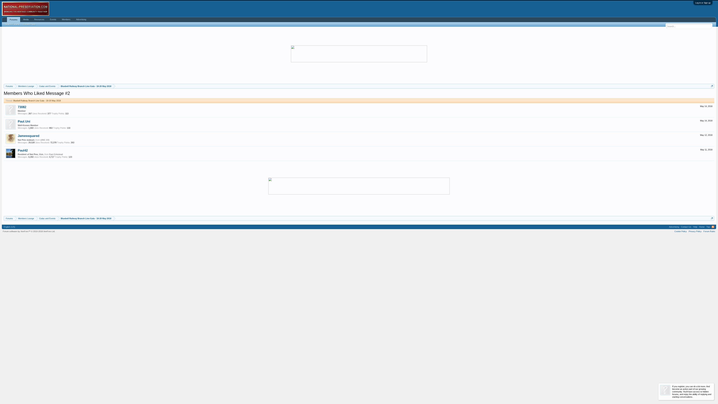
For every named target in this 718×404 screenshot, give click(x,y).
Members (66, 19)
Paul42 (23, 150)
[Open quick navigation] (712, 86)
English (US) (9, 227)
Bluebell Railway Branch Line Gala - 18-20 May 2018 (37, 101)
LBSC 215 (44, 140)
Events (53, 19)
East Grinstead (56, 154)
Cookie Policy (680, 231)
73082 (22, 107)
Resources (39, 19)
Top (708, 227)
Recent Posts (29, 24)
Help (695, 227)
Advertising (81, 19)
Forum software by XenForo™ (29, 231)
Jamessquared (28, 136)
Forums (13, 20)
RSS (713, 227)
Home (702, 227)
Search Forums (12, 24)
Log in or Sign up (703, 3)
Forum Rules (709, 231)
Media (26, 19)
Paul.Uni (24, 121)
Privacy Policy (695, 231)
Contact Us (686, 227)
